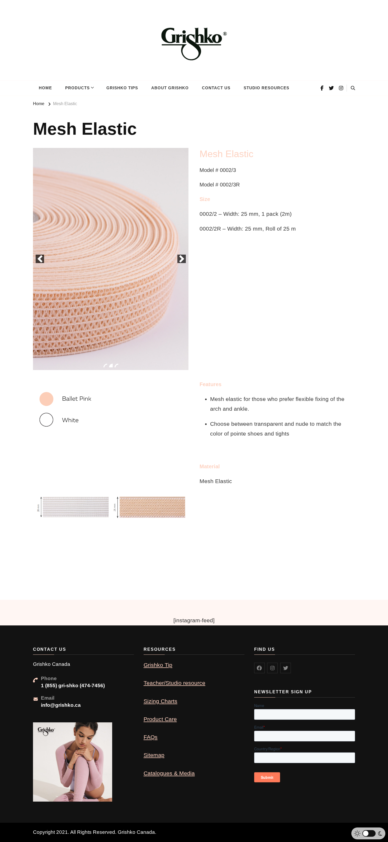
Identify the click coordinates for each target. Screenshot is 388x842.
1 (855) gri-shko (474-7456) (73, 685)
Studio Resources (266, 88)
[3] (116, 365)
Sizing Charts (160, 701)
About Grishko (170, 88)
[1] (105, 365)
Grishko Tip (158, 665)
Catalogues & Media (169, 773)
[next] (181, 259)
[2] (111, 365)
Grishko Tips (122, 88)
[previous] (40, 259)
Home (45, 88)
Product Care (160, 719)
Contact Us (216, 88)
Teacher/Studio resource (174, 683)
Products (77, 88)
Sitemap (154, 755)
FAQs (151, 737)
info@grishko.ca (61, 705)
